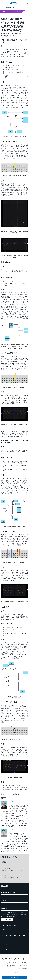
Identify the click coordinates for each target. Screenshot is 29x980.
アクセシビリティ (5, 950)
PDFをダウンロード (8, 36)
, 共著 (12, 33)
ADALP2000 (5, 875)
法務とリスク (4, 944)
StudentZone (8, 794)
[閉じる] (27, 956)
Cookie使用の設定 (14, 973)
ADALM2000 (8, 67)
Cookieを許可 (14, 977)
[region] (14, 967)
